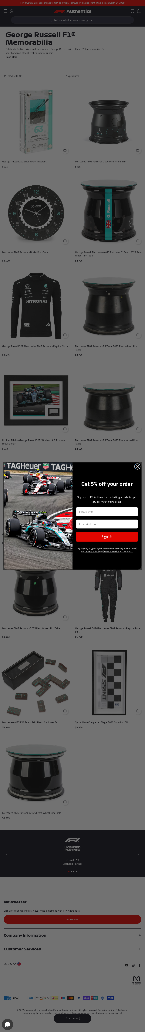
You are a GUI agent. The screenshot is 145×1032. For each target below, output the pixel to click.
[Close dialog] (137, 466)
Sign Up (107, 536)
